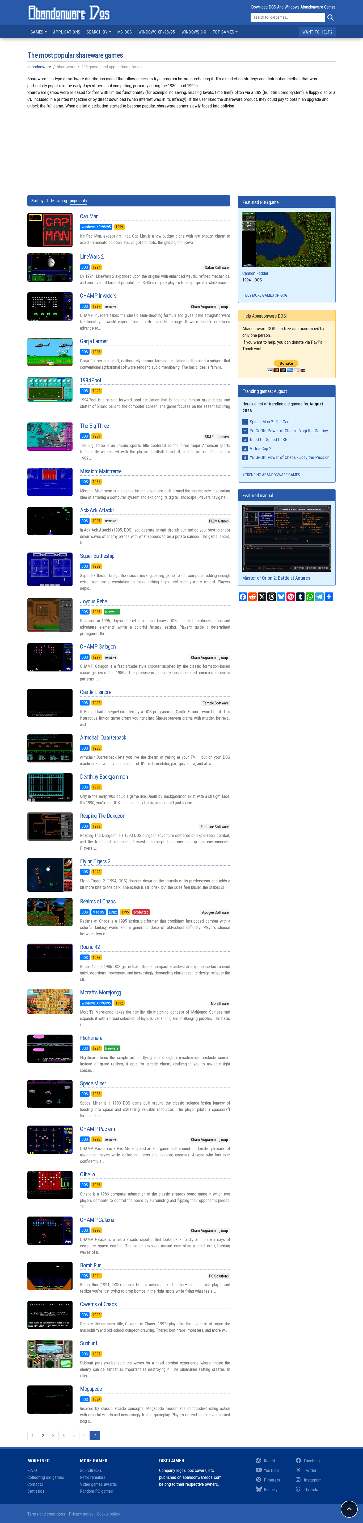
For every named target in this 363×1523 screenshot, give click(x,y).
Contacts (35, 1484)
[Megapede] (49, 1399)
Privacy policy (81, 1514)
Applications (67, 32)
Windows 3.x (194, 32)
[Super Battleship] (49, 569)
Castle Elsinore (95, 692)
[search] (330, 17)
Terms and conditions (46, 1514)
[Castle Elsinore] (49, 703)
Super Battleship (97, 556)
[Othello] (49, 1185)
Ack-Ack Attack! (97, 510)
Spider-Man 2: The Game (271, 421)
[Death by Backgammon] (49, 787)
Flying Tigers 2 (95, 861)
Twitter (310, 1470)
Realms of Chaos (98, 901)
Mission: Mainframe (100, 471)
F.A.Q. (32, 1470)
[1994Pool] (49, 389)
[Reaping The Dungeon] (49, 826)
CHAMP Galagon (98, 646)
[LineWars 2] (49, 267)
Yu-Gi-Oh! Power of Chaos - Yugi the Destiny (289, 430)
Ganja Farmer (94, 341)
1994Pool (90, 380)
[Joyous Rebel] (49, 615)
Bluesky (270, 1489)
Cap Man (89, 216)
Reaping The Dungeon (102, 815)
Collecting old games (45, 1477)
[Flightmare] (49, 1049)
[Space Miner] (49, 1094)
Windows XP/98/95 (156, 32)
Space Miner (93, 1083)
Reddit (269, 1460)
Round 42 (90, 947)
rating (62, 200)
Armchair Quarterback (103, 737)
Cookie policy (108, 1514)
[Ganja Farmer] (49, 352)
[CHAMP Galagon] (49, 657)
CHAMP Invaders (98, 295)
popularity (78, 200)
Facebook (312, 1460)
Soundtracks (91, 1470)
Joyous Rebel (94, 601)
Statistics (35, 1491)
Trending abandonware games (272, 474)
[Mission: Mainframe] (49, 482)
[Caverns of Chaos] (49, 1315)
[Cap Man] (49, 230)
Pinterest (272, 1480)
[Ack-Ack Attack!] (49, 521)
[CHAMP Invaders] (49, 306)
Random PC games (96, 1491)
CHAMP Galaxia (97, 1220)
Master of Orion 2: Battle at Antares (276, 578)
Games (37, 32)
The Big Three (94, 425)
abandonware (39, 66)
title (50, 200)
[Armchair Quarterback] (49, 748)
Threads (311, 1489)
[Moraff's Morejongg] (49, 1001)
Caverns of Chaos (98, 1304)
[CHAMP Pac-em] (49, 1140)
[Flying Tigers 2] (49, 875)
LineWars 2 (92, 256)
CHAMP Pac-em (97, 1129)
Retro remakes (92, 1477)
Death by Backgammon (104, 776)
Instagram (313, 1480)
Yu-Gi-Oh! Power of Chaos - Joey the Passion (290, 457)
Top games (223, 32)
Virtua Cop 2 (260, 448)
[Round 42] (49, 958)
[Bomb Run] (49, 1276)
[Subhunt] (49, 1354)
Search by (97, 32)
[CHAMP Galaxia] (49, 1231)
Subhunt (88, 1343)
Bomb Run (90, 1265)
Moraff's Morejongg (100, 992)
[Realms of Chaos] (49, 912)
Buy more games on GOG (266, 295)
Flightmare (91, 1038)
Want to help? (317, 32)
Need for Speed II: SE (268, 439)
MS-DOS (124, 32)
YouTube (271, 1470)
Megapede (91, 1388)
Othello (87, 1174)
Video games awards (98, 1484)
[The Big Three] (49, 436)
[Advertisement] (181, 151)
